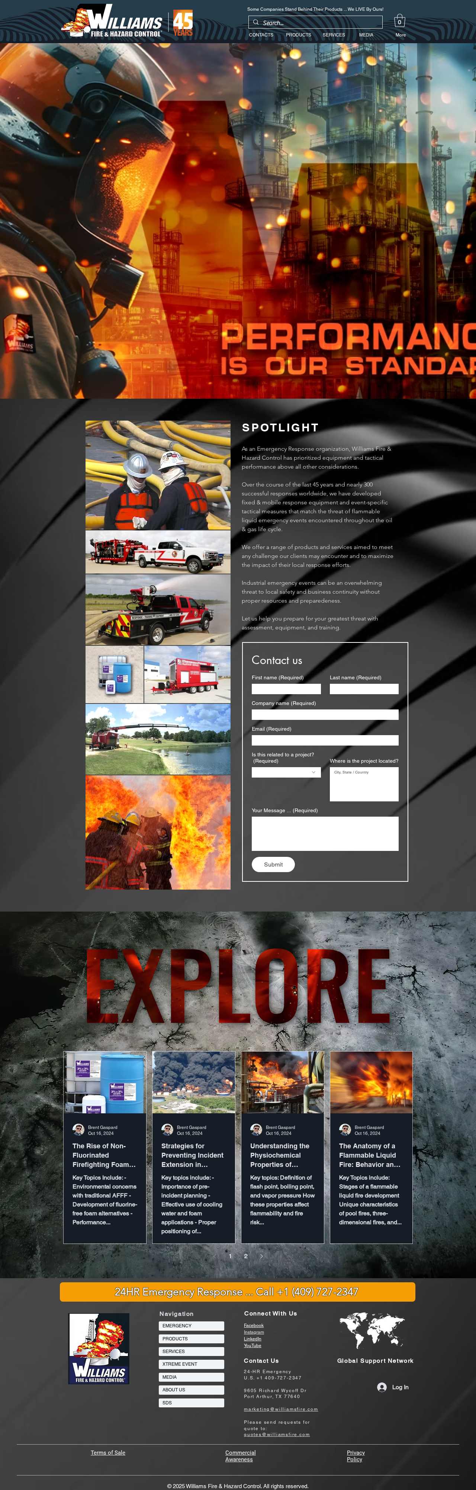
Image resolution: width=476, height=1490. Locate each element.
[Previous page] (214, 1256)
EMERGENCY (177, 1325)
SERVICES (174, 1351)
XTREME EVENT (180, 1364)
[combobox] (286, 772)
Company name (284, 703)
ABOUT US (174, 1389)
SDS (167, 1403)
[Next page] (261, 1256)
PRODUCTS (175, 1338)
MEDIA (170, 1377)
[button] (399, 20)
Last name (356, 677)
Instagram (254, 1332)
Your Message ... (285, 810)
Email (272, 729)
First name (278, 677)
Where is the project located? (364, 761)
